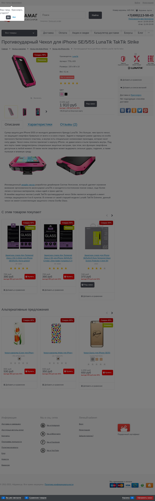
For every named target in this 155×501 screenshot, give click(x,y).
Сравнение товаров (37, 498)
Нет (14, 17)
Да (8, 17)
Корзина (126, 498)
